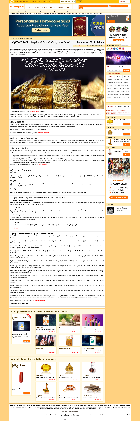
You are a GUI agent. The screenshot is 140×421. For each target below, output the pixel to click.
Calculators (76, 11)
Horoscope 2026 (33, 1)
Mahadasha (45, 405)
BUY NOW (26, 341)
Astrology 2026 (104, 407)
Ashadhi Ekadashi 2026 (125, 109)
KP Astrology (96, 405)
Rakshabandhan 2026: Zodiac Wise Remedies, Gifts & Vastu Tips (119, 100)
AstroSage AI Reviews (60, 407)
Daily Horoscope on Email (125, 66)
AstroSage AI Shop (97, 13)
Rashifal (16, 1)
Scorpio (36, 7)
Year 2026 (126, 76)
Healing (46, 11)
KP (63, 11)
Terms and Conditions (68, 408)
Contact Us (42, 408)
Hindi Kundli (78, 13)
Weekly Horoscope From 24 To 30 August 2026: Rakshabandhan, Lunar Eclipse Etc (119, 79)
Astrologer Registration (94, 408)
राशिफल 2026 (38, 13)
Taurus (36, 5)
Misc (87, 11)
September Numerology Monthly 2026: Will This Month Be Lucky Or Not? (119, 94)
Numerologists (69, 414)
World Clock (32, 405)
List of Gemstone (24, 405)
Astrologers (39, 405)
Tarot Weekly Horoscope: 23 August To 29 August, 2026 (119, 91)
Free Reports (40, 11)
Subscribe (126, 70)
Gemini (44, 5)
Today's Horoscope (46, 13)
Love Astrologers (78, 414)
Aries (28, 5)
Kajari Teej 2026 (117, 113)
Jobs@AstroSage (83, 408)
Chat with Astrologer (67, 1)
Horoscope (17, 11)
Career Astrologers (87, 414)
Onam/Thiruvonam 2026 (120, 112)
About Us (48, 408)
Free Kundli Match (70, 405)
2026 (29, 11)
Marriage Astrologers (52, 414)
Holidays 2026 (118, 106)
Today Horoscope (41, 1)
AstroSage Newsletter (112, 66)
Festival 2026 (110, 106)
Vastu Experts (106, 414)
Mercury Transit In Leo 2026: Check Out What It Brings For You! (119, 88)
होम (11, 38)
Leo (60, 5)
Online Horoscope (61, 13)
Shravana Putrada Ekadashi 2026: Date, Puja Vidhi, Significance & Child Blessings (119, 82)
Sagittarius (44, 7)
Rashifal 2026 (25, 1)
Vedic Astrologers (97, 414)
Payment (53, 408)
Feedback (119, 407)
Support (77, 408)
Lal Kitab (84, 13)
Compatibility (68, 11)
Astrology (23, 11)
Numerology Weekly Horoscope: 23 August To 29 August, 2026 (119, 85)
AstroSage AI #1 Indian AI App (110, 405)
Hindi (118, 76)
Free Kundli (12, 13)
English (110, 76)
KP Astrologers (125, 414)
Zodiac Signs (51, 405)
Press (101, 405)
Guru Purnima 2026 (111, 110)
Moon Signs (89, 13)
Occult (33, 11)
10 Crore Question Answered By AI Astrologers (42, 407)
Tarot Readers (61, 414)
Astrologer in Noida (60, 405)
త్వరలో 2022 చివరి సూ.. (26, 38)
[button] (16, 25)
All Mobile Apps (125, 45)
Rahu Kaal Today (70, 13)
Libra (28, 7)
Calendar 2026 (49, 1)
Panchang (52, 11)
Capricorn (52, 7)
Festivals (82, 11)
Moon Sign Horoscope (86, 405)
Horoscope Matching (21, 13)
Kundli (20, 1)
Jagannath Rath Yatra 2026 (113, 109)
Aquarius (60, 7)
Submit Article (126, 407)
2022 (16, 38)
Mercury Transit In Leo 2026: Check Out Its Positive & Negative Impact (119, 97)
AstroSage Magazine (114, 73)
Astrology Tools (113, 407)
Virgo (68, 5)
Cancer (52, 5)
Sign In (122, 1)
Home (11, 11)
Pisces (68, 7)
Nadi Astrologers (65, 415)
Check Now (52, 331)
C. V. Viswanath (81, 46)
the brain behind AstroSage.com (121, 208)
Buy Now (112, 21)
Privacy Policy (59, 408)
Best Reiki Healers (74, 415)
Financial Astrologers (116, 414)
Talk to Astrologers (15, 414)
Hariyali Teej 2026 (120, 110)
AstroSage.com (76, 419)
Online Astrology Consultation (39, 414)
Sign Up (127, 1)
